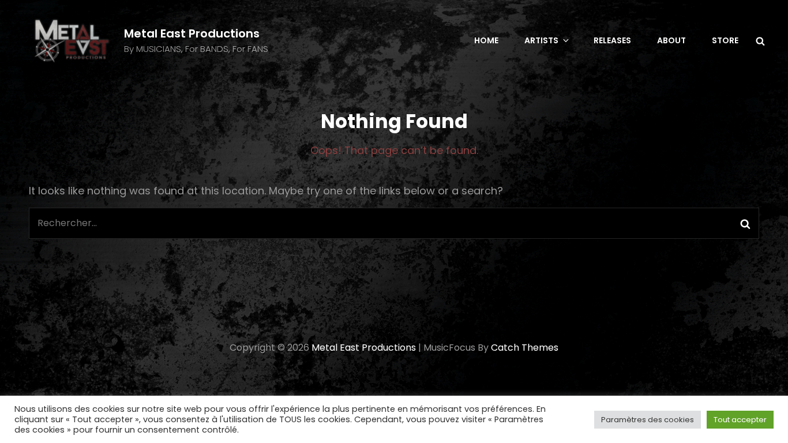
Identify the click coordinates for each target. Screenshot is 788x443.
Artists (541, 40)
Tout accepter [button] (740, 419)
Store (725, 40)
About (671, 40)
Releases (612, 40)
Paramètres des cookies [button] (647, 419)
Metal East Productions (192, 33)
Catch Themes (524, 347)
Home (486, 40)
